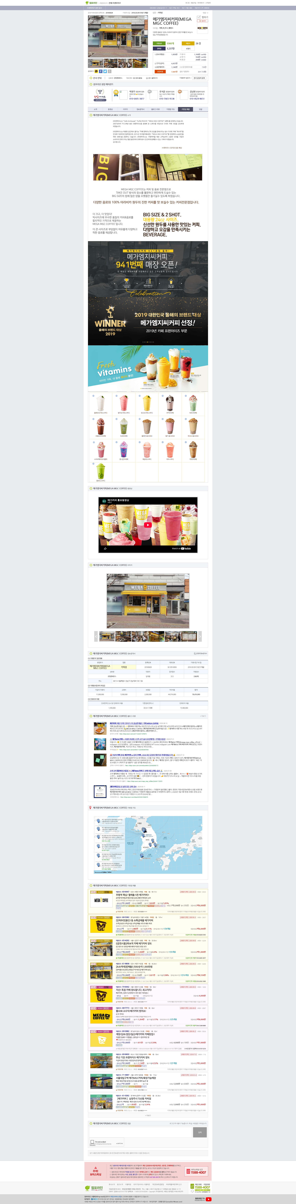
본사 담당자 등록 (199, 78)
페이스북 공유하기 (100, 71)
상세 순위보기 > (100, 100)
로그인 (188, 3)
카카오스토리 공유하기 (96, 71)
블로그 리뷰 (155, 109)
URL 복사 (109, 71)
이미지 (125, 109)
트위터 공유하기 (105, 71)
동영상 (110, 109)
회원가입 (193, 3)
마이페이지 (200, 3)
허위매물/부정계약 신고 (174, 1184)
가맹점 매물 (186, 109)
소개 (95, 109)
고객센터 (208, 3)
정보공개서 (140, 109)
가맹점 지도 (170, 109)
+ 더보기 (203, 716)
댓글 (200, 109)
